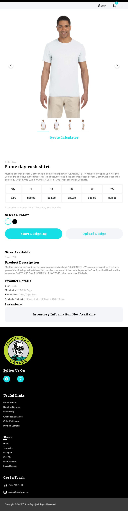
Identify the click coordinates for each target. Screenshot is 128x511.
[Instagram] (20, 379)
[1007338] (14, 221)
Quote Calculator (64, 137)
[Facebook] (6, 379)
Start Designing (34, 234)
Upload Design (94, 234)
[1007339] (8, 221)
